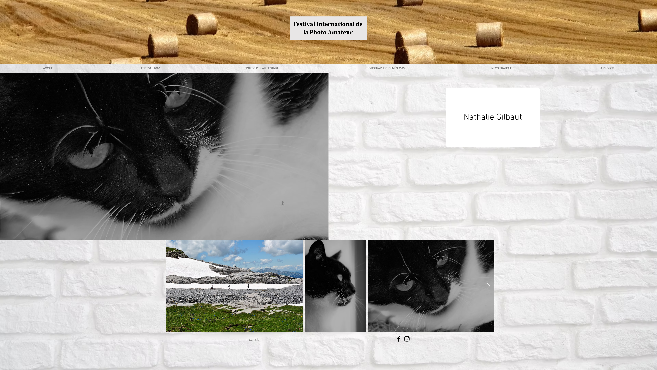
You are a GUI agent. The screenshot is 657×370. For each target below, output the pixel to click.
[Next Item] (488, 286)
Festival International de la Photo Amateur (328, 28)
